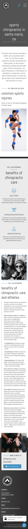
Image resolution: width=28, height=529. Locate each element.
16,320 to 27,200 (9, 345)
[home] (5, 5)
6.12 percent (12, 328)
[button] (25, 5)
